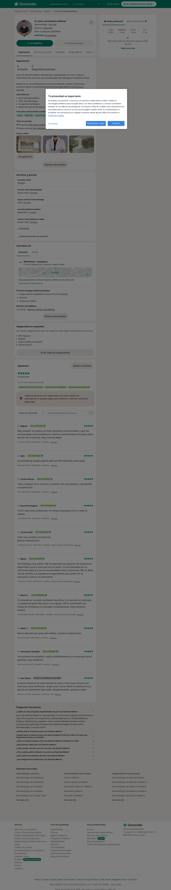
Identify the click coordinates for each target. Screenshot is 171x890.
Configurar (53, 124)
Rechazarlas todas (95, 123)
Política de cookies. (56, 115)
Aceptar (116, 123)
